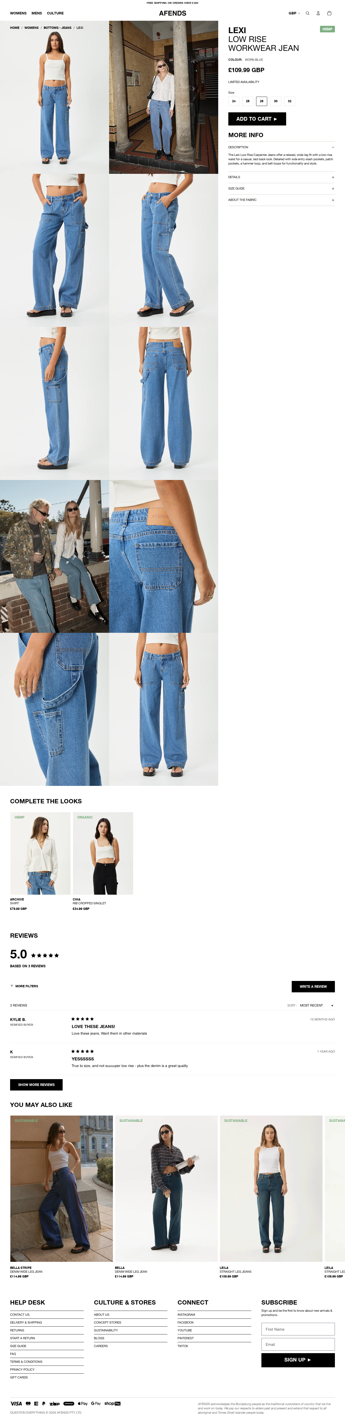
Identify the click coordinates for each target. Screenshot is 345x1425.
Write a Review (313, 986)
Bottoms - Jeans (57, 28)
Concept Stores (107, 1322)
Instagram (186, 1314)
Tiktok (183, 1346)
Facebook (186, 1322)
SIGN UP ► (298, 1360)
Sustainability (106, 1330)
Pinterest (186, 1338)
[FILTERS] (24, 986)
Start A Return (22, 1338)
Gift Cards (19, 1377)
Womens (31, 28)
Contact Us (20, 1314)
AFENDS (63, 1412)
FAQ (13, 1354)
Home (14, 28)
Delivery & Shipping (26, 1322)
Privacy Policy (22, 1369)
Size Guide (18, 1346)
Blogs (99, 1338)
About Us (101, 1314)
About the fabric (242, 200)
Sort (291, 1005)
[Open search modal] (307, 13)
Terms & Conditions (26, 1362)
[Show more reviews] (36, 1085)
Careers (101, 1346)
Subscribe (279, 1302)
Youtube (185, 1330)
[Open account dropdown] (318, 13)
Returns (17, 1330)
